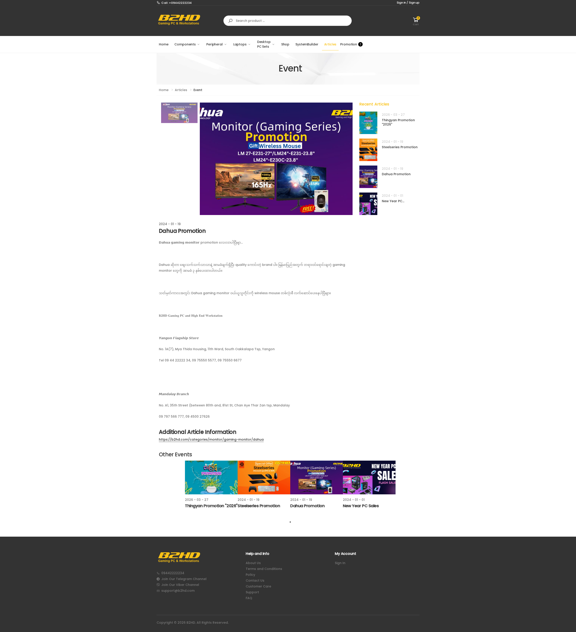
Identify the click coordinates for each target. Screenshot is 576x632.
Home (163, 44)
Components (185, 44)
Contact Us (255, 580)
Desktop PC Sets (264, 44)
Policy (250, 574)
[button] (415, 21)
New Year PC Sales (361, 506)
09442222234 (172, 573)
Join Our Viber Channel (180, 585)
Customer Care (258, 586)
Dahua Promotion (396, 174)
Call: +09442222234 (176, 3)
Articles (330, 44)
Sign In (340, 563)
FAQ (249, 598)
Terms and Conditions (264, 569)
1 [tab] (290, 522)
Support (252, 592)
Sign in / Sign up (408, 2)
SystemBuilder (306, 44)
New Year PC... (393, 201)
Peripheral (214, 44)
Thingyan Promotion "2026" (398, 122)
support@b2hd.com (178, 590)
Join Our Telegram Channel (184, 579)
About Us (253, 563)
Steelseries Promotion (400, 147)
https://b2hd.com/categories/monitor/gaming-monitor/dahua (211, 439)
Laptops (240, 44)
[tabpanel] (211, 485)
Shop (285, 44)
